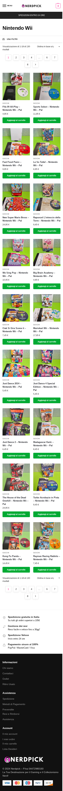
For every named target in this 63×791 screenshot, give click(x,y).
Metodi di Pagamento (14, 704)
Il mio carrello (10, 743)
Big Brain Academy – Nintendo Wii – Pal (44, 274)
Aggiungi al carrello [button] (16, 120)
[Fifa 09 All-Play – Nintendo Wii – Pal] (16, 86)
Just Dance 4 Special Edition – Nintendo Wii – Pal (46, 386)
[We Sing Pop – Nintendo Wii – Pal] (16, 252)
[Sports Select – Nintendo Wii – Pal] (47, 86)
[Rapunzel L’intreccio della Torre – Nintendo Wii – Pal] (47, 197)
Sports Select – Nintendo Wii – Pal (46, 108)
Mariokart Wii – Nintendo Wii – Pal (46, 330)
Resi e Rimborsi (11, 714)
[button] (57, 6)
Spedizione (8, 698)
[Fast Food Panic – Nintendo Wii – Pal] (16, 142)
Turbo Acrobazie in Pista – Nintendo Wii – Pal (46, 499)
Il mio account (10, 734)
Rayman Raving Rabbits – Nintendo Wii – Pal (46, 558)
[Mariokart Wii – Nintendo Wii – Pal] (47, 308)
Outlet (6, 678)
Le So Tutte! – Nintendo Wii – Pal (45, 164)
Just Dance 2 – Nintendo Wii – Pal (15, 444)
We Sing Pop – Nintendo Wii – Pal (15, 274)
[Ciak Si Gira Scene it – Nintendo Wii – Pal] (16, 308)
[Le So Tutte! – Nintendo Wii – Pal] (47, 142)
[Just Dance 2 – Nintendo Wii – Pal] (16, 422)
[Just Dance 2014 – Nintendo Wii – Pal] (16, 363)
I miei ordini (9, 739)
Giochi (6, 103)
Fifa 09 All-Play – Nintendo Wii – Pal (12, 108)
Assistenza (8, 719)
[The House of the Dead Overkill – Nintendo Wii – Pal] (16, 477)
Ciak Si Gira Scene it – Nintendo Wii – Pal (14, 330)
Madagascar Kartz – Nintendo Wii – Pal (43, 444)
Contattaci (8, 673)
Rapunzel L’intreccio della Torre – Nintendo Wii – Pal (46, 219)
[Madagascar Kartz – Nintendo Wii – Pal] (47, 422)
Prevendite (8, 709)
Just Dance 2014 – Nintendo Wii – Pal (12, 385)
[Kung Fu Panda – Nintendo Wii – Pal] (16, 536)
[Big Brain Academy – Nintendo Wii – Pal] (47, 252)
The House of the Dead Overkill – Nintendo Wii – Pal (15, 500)
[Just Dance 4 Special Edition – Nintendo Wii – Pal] (47, 363)
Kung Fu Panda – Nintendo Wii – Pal (12, 558)
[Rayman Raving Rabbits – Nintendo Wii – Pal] (47, 536)
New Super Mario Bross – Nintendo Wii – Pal (16, 219)
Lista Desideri (10, 749)
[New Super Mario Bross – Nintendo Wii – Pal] (16, 197)
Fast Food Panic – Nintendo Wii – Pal (12, 164)
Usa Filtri (12, 39)
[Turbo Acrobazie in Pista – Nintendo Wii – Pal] (47, 477)
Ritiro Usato (9, 684)
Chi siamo (8, 668)
